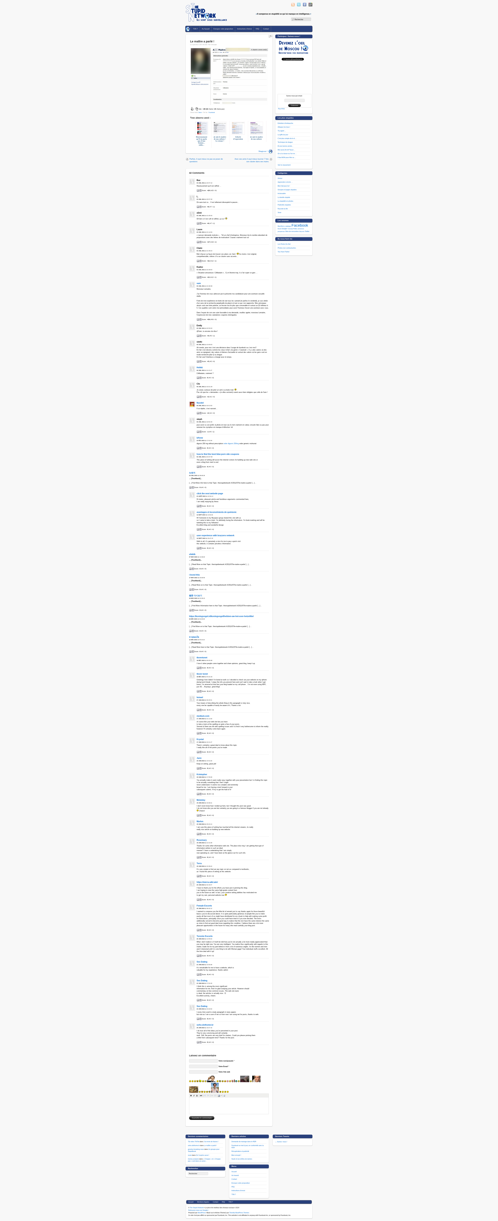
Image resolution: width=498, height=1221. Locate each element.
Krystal (200, 739)
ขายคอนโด (194, 637)
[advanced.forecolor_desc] (219, 1095)
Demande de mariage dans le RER (243, 1141)
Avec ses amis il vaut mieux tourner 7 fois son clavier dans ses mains (252, 160)
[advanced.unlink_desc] (215, 1095)
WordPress (202, 1212)
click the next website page (210, 493)
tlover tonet (202, 674)
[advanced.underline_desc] (197, 1095)
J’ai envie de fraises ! (211, 1141)
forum (279, 228)
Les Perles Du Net (284, 244)
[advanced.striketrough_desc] (201, 1095)
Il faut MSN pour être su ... (287, 157)
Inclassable (282, 193)
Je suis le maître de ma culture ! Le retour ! (220, 138)
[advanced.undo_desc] (205, 1095)
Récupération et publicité (240, 1151)
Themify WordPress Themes (239, 1212)
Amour (280, 178)
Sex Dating (202, 962)
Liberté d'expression (238, 137)
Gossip (290, 228)
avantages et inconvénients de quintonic (217, 512)
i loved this (194, 575)
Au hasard (205, 29)
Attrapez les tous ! (284, 127)
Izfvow (200, 438)
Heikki (200, 367)
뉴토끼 (192, 473)
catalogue (288, 226)
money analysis (193, 1159)
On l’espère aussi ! (202, 1155)
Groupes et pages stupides (287, 190)
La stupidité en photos (285, 201)
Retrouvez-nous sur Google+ (198, 1210)
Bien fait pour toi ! (284, 186)
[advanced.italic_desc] (194, 1095)
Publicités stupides (284, 205)
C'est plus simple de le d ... (287, 138)
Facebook (212, 112)
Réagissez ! (263, 151)
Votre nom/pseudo (226, 1061)
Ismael (200, 697)
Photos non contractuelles (287, 248)
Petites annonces (298, 228)
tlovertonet (202, 657)
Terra (199, 863)
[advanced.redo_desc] (208, 1095)
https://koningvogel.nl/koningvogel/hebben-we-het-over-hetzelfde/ (221, 616)
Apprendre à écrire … (285, 182)
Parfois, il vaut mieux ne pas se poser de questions (206, 160)
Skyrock (302, 231)
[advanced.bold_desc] (191, 1095)
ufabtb (192, 554)
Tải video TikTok (193, 1141)
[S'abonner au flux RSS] (293, 6)
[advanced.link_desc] (212, 1095)
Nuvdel (200, 403)
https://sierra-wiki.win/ (207, 882)
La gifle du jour (283, 134)
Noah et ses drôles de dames (241, 1159)
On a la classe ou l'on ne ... (287, 153)
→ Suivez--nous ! (281, 1142)
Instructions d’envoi (244, 29)
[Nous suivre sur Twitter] (299, 6)
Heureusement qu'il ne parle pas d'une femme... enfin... (201, 140)
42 (270, 36)
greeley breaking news (196, 1149)
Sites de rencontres (292, 231)
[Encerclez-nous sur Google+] (310, 6)
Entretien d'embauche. (285, 123)
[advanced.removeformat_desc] (224, 1095)
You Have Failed (283, 252)
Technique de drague (285, 142)
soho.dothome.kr (205, 1025)
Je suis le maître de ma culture (256, 137)
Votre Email (223, 1066)
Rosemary (202, 840)
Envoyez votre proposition (223, 29)
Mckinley (201, 800)
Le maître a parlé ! (202, 41)
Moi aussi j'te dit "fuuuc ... (286, 150)
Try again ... (282, 131)
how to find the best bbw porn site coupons (218, 454)
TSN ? (195, 29)
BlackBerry (281, 226)
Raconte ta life (283, 209)
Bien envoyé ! (236, 1155)
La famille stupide (284, 197)
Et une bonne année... (285, 146)
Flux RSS (281, 109)
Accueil (188, 29)
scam (190, 1155)
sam (199, 283)
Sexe (200, 112)
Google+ (285, 229)
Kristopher (202, 774)
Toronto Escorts (205, 936)
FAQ (257, 29)
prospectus (281, 231)
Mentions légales (203, 1202)
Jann (199, 758)
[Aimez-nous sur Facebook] (305, 6)
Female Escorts (204, 906)
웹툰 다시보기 (195, 595)
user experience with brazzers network (215, 535)
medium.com (203, 716)
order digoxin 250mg (231, 443)
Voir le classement (284, 165)
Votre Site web (224, 1072)
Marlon (200, 821)
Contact (266, 29)
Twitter (307, 231)
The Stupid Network (197, 1207)
